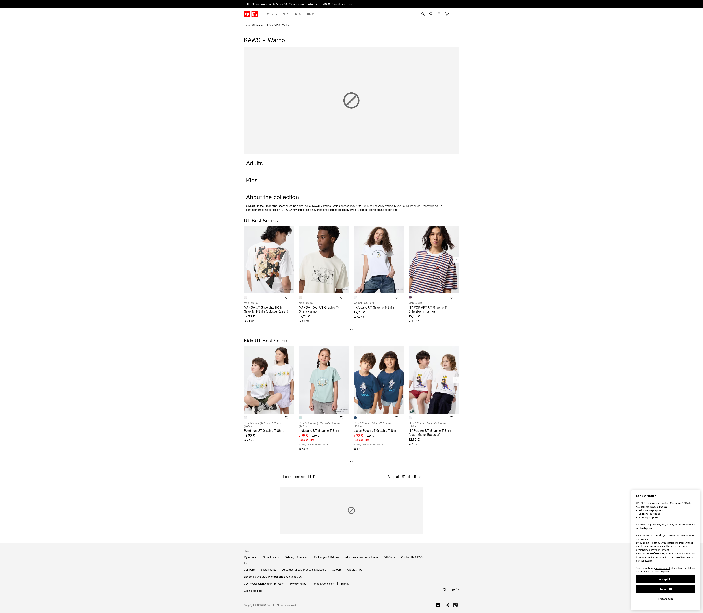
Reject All (665, 589)
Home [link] (247, 24)
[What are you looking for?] (423, 14)
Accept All (665, 579)
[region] (665, 550)
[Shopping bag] (447, 14)
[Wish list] (431, 14)
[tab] (272, 14)
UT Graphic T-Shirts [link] (261, 24)
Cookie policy (662, 571)
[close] (248, 4)
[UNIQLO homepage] (251, 14)
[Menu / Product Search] (455, 14)
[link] (355, 4)
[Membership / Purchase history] (439, 14)
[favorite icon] (287, 297)
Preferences (666, 599)
